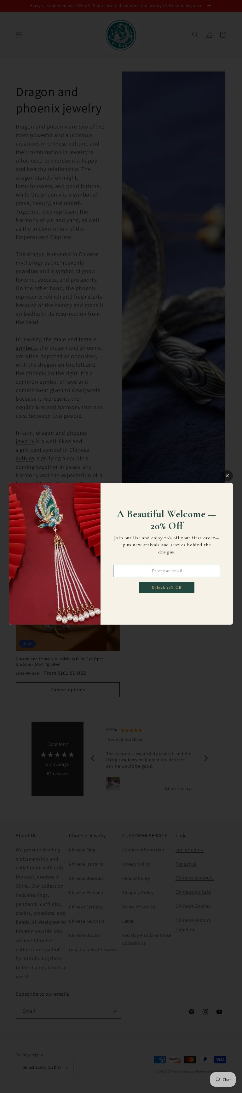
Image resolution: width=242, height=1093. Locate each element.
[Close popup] (227, 475)
